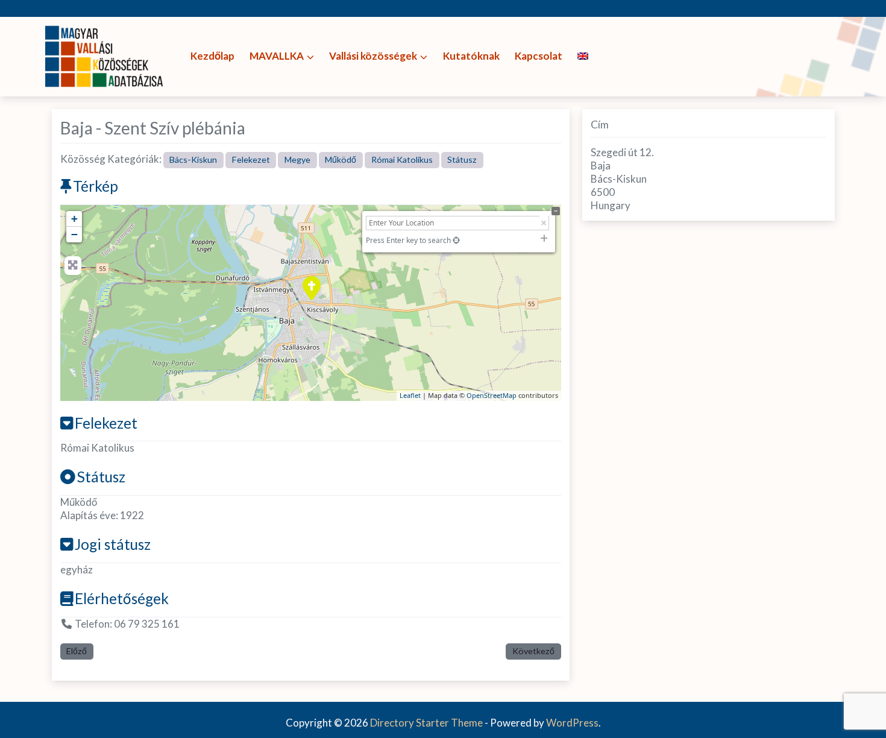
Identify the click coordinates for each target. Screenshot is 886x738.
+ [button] (74, 218)
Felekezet (251, 159)
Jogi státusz (113, 544)
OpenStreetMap (492, 395)
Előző (76, 651)
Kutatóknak (471, 55)
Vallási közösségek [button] (373, 55)
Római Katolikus (402, 159)
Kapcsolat (538, 55)
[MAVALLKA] (105, 55)
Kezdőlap (212, 55)
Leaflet (410, 395)
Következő (533, 651)
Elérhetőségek (122, 598)
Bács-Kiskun (193, 159)
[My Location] (456, 240)
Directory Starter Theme (427, 722)
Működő (340, 159)
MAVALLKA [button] (277, 55)
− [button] (74, 234)
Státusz (462, 159)
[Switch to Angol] (582, 56)
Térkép (95, 186)
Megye (297, 159)
